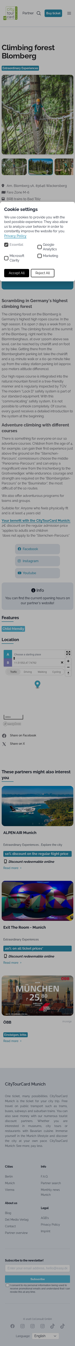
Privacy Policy (15, 236)
